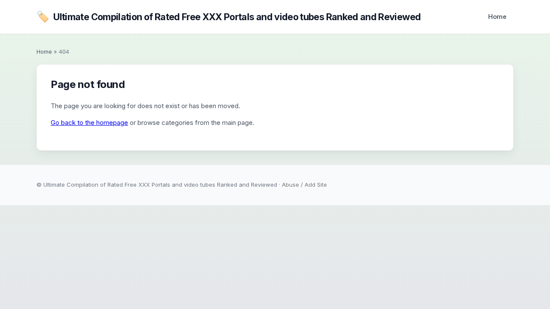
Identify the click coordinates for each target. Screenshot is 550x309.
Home (497, 16)
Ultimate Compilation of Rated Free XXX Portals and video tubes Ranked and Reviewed (229, 16)
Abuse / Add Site (304, 184)
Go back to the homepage (89, 122)
